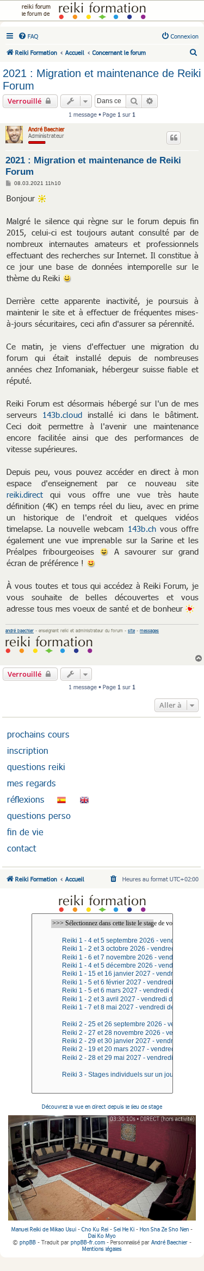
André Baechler (46, 129)
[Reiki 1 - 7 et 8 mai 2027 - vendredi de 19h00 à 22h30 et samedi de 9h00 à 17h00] (102, 1007)
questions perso (39, 815)
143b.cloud (62, 415)
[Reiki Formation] (102, 10)
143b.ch (142, 528)
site (131, 630)
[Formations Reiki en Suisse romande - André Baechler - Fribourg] (102, 903)
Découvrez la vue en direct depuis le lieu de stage (102, 1106)
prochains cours (38, 734)
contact (21, 848)
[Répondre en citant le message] (173, 137)
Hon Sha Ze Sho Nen (164, 1229)
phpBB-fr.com (88, 1242)
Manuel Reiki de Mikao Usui (43, 1229)
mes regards (31, 783)
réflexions (26, 799)
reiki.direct (25, 494)
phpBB (28, 1242)
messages (149, 630)
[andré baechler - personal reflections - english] (84, 799)
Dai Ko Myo (102, 1235)
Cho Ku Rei (95, 1229)
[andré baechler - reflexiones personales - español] (61, 799)
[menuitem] (28, 36)
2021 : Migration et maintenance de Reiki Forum (102, 79)
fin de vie (25, 832)
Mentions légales (102, 1248)
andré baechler (19, 630)
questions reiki (36, 766)
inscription (27, 750)
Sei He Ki (124, 1229)
